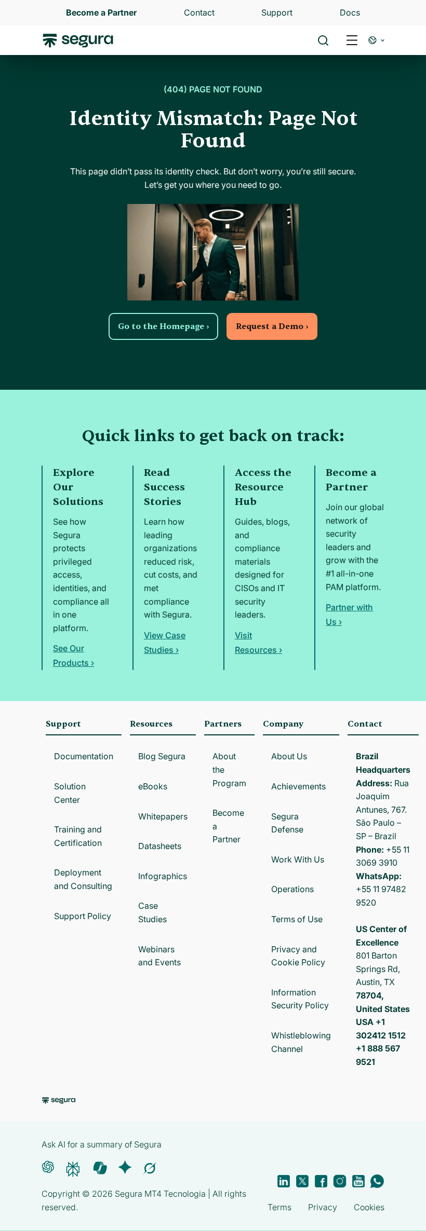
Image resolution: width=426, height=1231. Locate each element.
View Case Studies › (164, 642)
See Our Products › (73, 655)
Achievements (298, 786)
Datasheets (159, 846)
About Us (289, 756)
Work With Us (297, 859)
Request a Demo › (272, 326)
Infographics (162, 876)
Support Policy (82, 916)
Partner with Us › (349, 614)
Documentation (83, 756)
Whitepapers (163, 816)
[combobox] (213, 56)
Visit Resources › (258, 642)
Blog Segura (161, 756)
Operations (292, 889)
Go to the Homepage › (163, 326)
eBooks (152, 786)
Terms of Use (297, 919)
